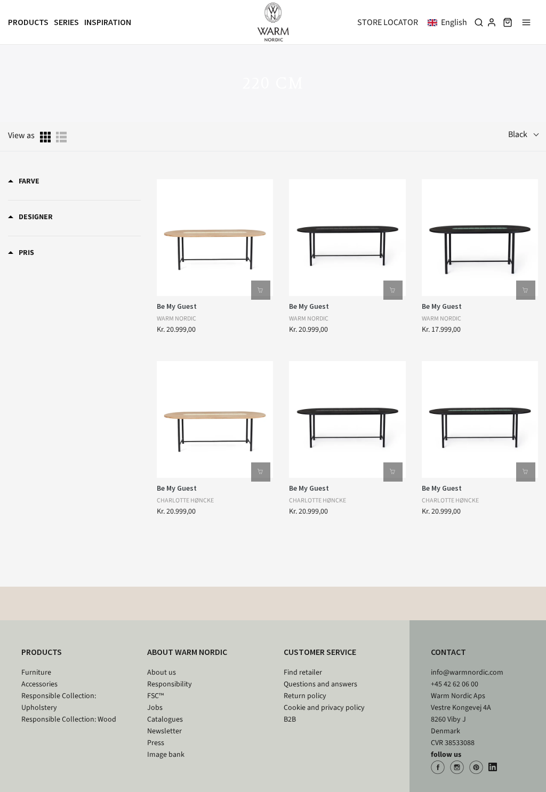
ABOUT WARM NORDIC (187, 651)
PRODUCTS (41, 651)
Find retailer (303, 672)
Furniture (36, 672)
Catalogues (165, 719)
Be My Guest (177, 306)
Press (155, 743)
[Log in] (491, 22)
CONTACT (448, 651)
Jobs (155, 707)
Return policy (305, 696)
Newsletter (164, 731)
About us (161, 672)
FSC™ (155, 696)
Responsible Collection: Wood (68, 719)
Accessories (39, 684)
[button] (449, 22)
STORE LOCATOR (387, 22)
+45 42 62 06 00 (454, 684)
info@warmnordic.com (467, 672)
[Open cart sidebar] (507, 22)
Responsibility (169, 684)
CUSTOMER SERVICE (320, 651)
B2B (290, 719)
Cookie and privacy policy (324, 707)
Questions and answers (320, 684)
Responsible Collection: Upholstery (58, 702)
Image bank (165, 754)
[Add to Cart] (260, 290)
